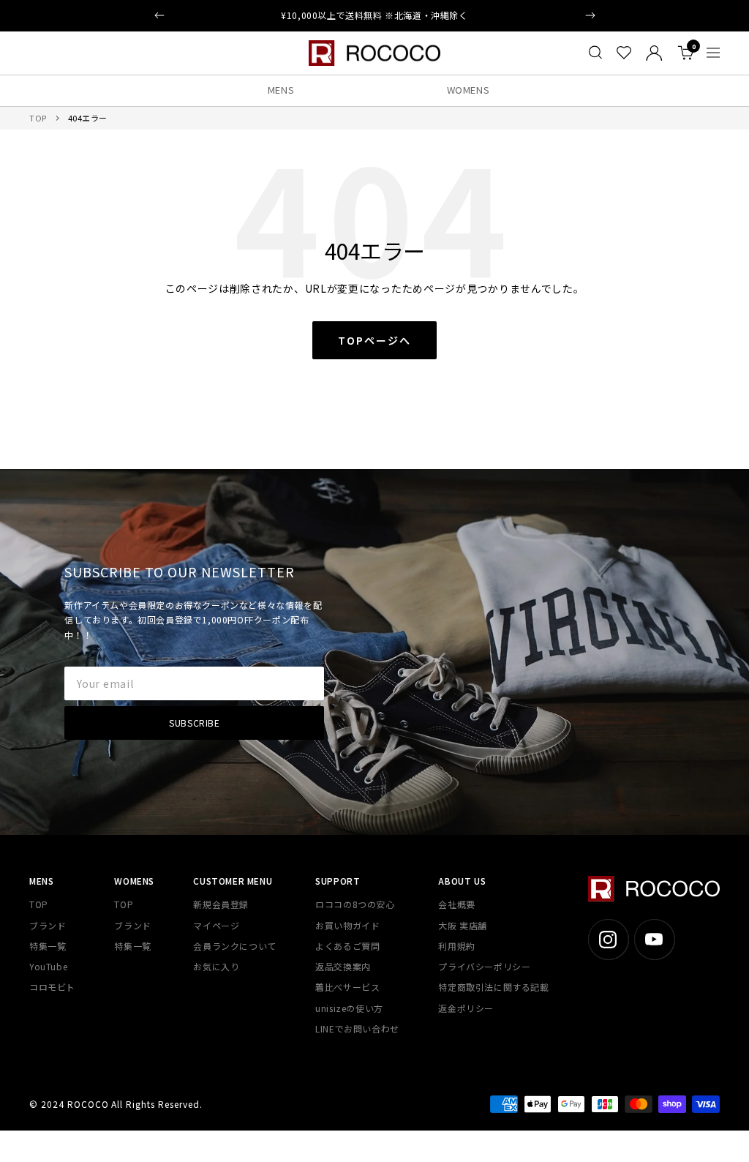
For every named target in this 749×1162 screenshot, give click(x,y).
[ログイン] (654, 53)
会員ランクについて (234, 946)
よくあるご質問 (347, 946)
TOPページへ (374, 340)
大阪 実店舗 (462, 925)
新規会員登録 (221, 904)
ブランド (47, 925)
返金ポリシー (466, 1008)
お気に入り (216, 966)
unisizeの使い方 (349, 1008)
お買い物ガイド (347, 925)
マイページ (216, 925)
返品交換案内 (343, 966)
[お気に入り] (624, 52)
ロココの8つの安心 (354, 904)
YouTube (48, 966)
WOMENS (468, 90)
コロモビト (52, 987)
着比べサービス (347, 987)
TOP (38, 118)
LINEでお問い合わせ (357, 1028)
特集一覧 (47, 946)
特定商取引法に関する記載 (493, 987)
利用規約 (456, 946)
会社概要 (456, 904)
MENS (281, 90)
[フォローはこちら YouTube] (654, 939)
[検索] (595, 52)
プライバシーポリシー (484, 966)
